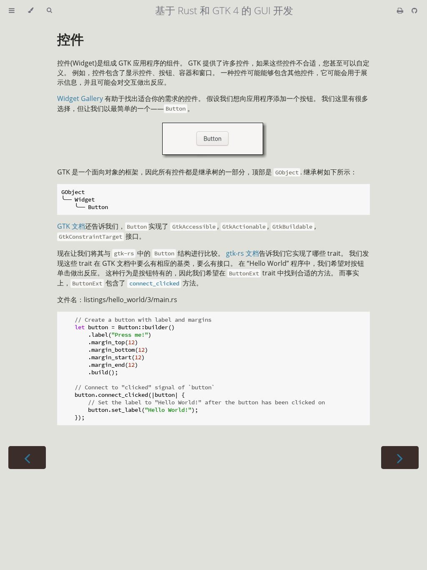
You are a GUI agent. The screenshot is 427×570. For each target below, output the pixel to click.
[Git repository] (414, 10)
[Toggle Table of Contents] (11, 10)
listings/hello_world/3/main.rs (130, 299)
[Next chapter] (400, 457)
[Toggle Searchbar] (49, 10)
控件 (70, 39)
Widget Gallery (80, 98)
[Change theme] (30, 10)
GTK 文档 (71, 226)
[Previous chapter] (27, 457)
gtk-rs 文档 (242, 253)
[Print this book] (401, 10)
